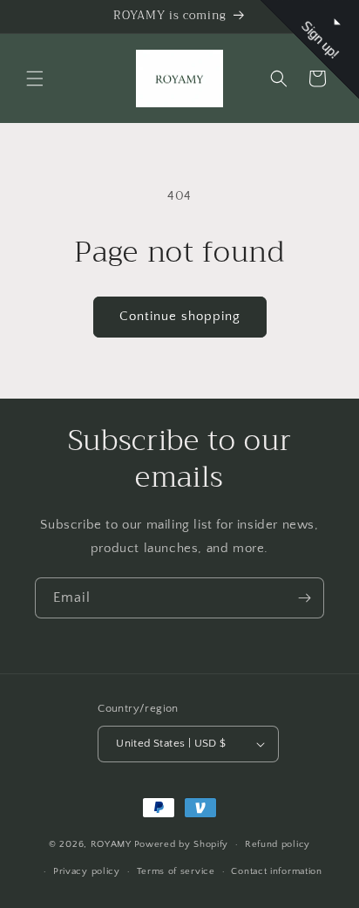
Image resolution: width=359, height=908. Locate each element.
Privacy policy (86, 871)
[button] (35, 78)
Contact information (276, 871)
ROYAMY (111, 844)
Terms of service (176, 871)
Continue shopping (179, 316)
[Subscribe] (304, 597)
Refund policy (277, 844)
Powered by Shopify (181, 844)
